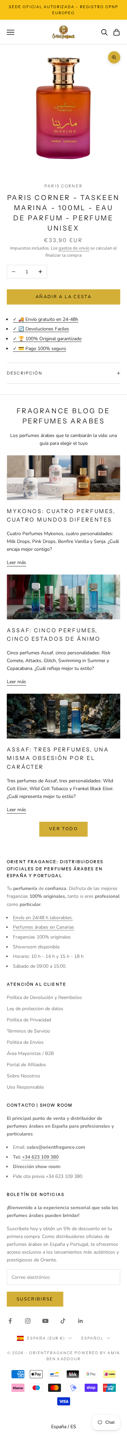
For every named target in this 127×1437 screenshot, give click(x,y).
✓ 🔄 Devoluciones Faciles (41, 329)
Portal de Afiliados (26, 1064)
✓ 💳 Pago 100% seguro (39, 348)
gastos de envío (74, 248)
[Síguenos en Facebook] (10, 1320)
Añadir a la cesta (63, 297)
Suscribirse (35, 1299)
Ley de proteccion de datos (35, 1008)
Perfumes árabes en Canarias (43, 927)
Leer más (16, 562)
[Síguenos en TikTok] (63, 1320)
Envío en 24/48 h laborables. (43, 917)
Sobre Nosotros (23, 1076)
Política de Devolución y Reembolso (44, 997)
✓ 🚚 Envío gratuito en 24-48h (45, 319)
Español (92, 1338)
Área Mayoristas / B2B (30, 1053)
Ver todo (63, 829)
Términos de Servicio (28, 1031)
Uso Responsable (25, 1087)
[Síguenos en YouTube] (45, 1320)
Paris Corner (63, 185)
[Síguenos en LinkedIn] (80, 1320)
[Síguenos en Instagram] (27, 1320)
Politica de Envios (25, 1042)
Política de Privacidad (29, 1020)
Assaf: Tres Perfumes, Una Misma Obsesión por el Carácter (58, 758)
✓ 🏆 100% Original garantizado (47, 338)
